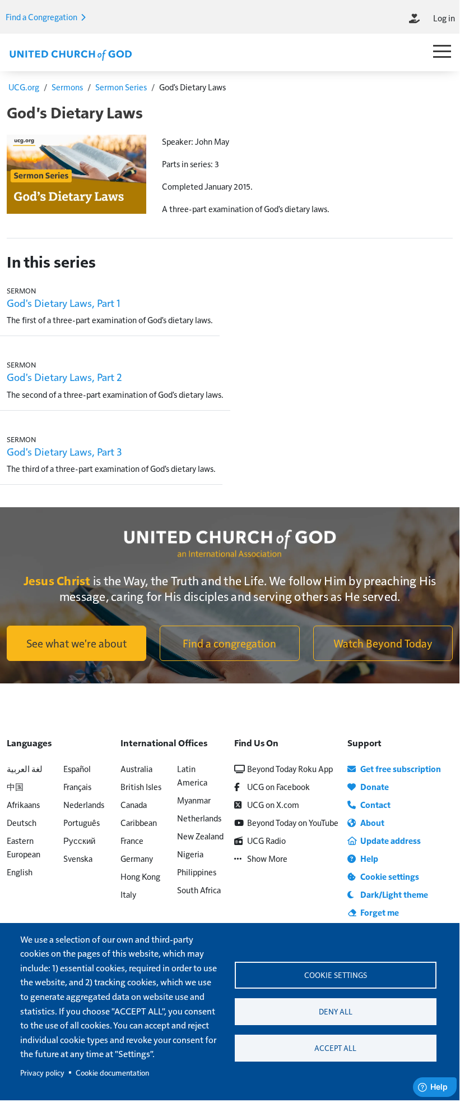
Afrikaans (23, 804)
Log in (444, 17)
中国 (15, 786)
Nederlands (83, 804)
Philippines (196, 871)
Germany (136, 858)
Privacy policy (42, 1072)
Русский (79, 840)
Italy (128, 894)
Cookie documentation (112, 1072)
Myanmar (194, 800)
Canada (133, 804)
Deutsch (21, 822)
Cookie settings (335, 975)
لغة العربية (25, 768)
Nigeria (190, 853)
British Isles (140, 786)
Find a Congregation (42, 16)
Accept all (335, 1048)
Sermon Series (121, 86)
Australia (136, 768)
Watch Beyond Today (383, 643)
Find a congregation (229, 643)
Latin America (192, 775)
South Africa (199, 889)
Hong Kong (140, 876)
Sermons (67, 86)
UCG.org (23, 86)
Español (77, 768)
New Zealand (200, 835)
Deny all (335, 1011)
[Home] (70, 53)
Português (81, 822)
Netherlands (199, 817)
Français (77, 786)
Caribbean (138, 822)
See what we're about (76, 643)
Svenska (77, 858)
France (131, 840)
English (19, 871)
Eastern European (23, 847)
